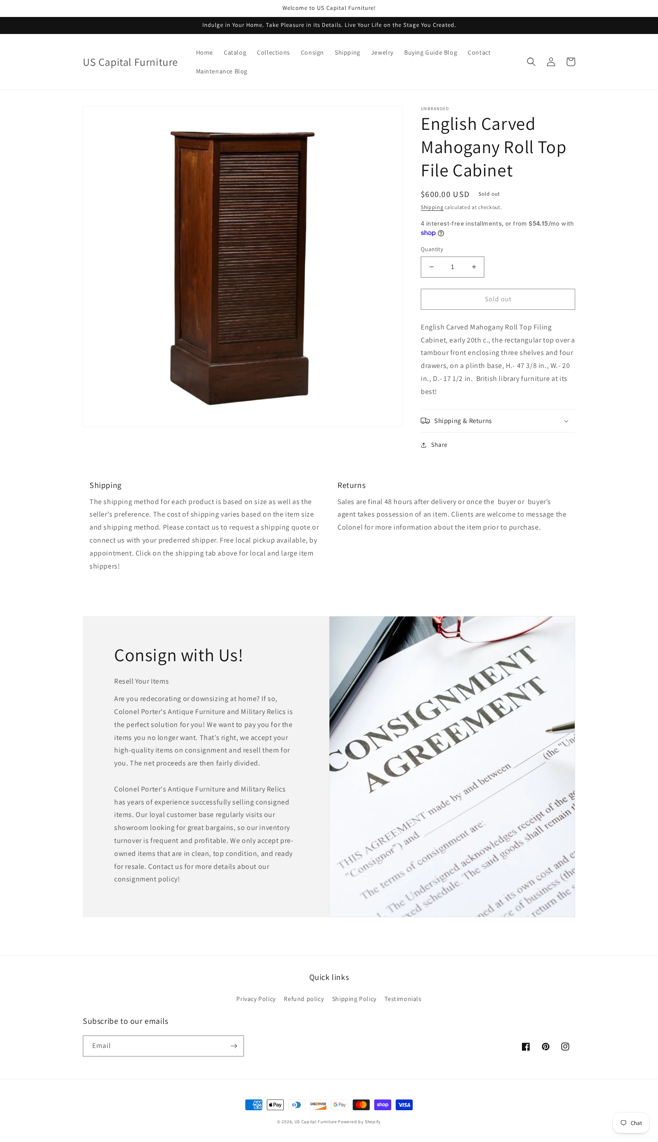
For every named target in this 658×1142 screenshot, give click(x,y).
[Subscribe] (234, 1045)
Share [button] (439, 445)
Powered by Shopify (359, 1122)
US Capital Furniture (316, 1122)
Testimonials (403, 999)
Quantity (432, 249)
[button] (531, 62)
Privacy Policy (255, 999)
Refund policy (304, 999)
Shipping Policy (354, 999)
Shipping (432, 207)
